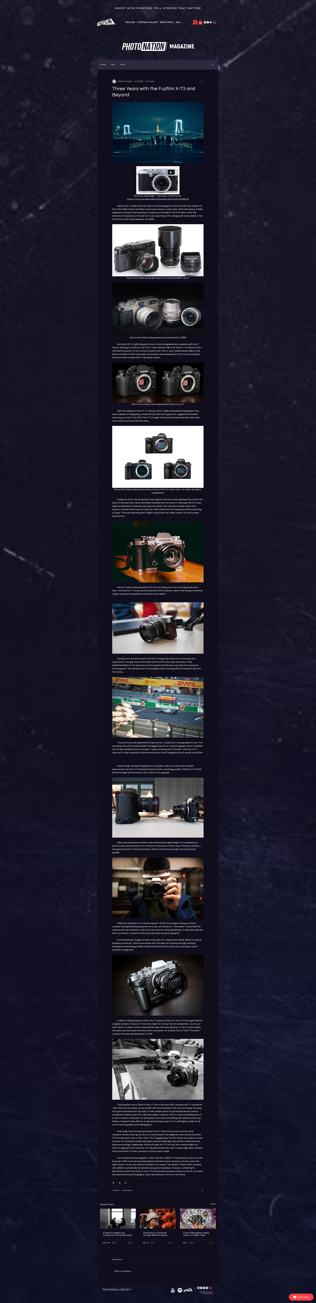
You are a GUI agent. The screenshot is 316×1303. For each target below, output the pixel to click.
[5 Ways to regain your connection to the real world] (118, 1219)
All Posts (103, 65)
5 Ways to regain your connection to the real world (117, 1234)
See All (213, 1204)
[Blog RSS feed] (214, 22)
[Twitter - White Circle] (204, 1288)
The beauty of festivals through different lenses (155, 1234)
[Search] (195, 22)
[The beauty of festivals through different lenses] (158, 1219)
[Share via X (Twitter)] (119, 1183)
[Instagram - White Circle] (208, 22)
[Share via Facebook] (113, 1183)
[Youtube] (210, 22)
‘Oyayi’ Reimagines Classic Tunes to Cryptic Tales (196, 1234)
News (113, 65)
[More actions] (202, 81)
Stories (122, 65)
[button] (200, 22)
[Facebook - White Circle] (205, 22)
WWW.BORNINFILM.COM (206, 1292)
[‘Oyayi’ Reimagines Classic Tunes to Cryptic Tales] (198, 1219)
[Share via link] (125, 1183)
